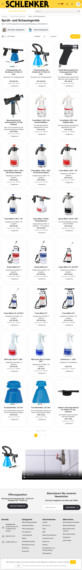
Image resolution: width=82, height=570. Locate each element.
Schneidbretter (26, 532)
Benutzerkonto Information (71, 522)
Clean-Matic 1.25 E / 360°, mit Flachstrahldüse (41, 172)
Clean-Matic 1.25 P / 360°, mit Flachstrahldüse (14, 172)
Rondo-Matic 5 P (13, 267)
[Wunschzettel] (72, 4)
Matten (24, 538)
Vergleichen (14, 86)
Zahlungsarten (46, 553)
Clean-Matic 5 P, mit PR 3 (68, 267)
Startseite (4, 16)
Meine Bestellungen (69, 525)
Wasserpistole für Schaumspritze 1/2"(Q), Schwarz (14, 122)
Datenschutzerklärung (49, 535)
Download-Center (48, 538)
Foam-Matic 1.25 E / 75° (13, 219)
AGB (43, 532)
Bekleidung (25, 548)
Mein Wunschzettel (69, 534)
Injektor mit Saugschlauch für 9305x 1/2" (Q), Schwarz (68, 410)
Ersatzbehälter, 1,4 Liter (13, 408)
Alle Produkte (67, 540)
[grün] (11, 66)
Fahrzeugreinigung (28, 529)
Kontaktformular (17, 506)
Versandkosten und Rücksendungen (48, 549)
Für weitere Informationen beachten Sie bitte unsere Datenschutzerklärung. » (45, 565)
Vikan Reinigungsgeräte (17, 16)
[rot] (13, 66)
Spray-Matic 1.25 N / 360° (68, 219)
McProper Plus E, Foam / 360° (41, 360)
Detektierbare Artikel (28, 541)
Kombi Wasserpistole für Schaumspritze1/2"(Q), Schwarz (68, 72)
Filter (74, 36)
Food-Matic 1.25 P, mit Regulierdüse (68, 121)
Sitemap (44, 545)
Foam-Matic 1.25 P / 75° (68, 171)
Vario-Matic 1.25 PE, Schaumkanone (41, 220)
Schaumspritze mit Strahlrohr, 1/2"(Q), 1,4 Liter (13, 72)
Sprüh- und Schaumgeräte (37, 16)
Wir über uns (46, 525)
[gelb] (42, 66)
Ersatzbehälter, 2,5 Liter (41, 408)
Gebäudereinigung (28, 525)
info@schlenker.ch (11, 542)
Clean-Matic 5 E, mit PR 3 (14, 313)
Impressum (45, 541)
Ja (73, 562)
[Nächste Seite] (44, 435)
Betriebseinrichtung (28, 545)
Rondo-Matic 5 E (41, 267)
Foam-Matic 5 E (68, 313)
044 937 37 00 (10, 536)
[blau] (12, 66)
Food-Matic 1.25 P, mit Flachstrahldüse (41, 121)
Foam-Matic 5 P (41, 313)
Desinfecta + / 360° (68, 359)
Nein (18, 565)
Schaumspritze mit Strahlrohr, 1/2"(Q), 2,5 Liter (41, 72)
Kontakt (44, 522)
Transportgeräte (27, 535)
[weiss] (15, 66)
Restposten (25, 551)
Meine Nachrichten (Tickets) (69, 530)
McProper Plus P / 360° (13, 359)
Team (44, 529)
